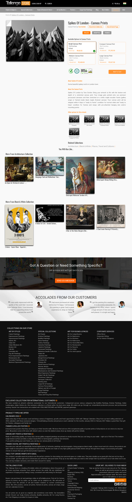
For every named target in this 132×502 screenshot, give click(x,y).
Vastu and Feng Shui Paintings (48, 395)
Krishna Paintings (44, 336)
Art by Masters (61, 10)
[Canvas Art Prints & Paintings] (32, 434)
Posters (72, 10)
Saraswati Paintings (44, 349)
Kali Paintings (42, 392)
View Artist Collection (95, 27)
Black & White (85, 146)
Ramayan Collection (45, 379)
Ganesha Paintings (44, 345)
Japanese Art (42, 356)
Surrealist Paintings (15, 360)
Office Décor (101, 334)
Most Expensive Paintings (46, 373)
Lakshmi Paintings (44, 347)
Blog (97, 10)
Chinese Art (42, 362)
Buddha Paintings (44, 338)
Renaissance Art (14, 358)
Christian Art (42, 360)
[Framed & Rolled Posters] (29, 426)
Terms (70, 481)
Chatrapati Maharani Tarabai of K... (77, 195)
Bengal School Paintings (46, 358)
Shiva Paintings (43, 341)
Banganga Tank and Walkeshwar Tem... (47, 177)
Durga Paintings (43, 390)
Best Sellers (105, 10)
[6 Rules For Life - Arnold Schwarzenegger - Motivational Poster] (49, 213)
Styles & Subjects (11, 10)
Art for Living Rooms (75, 334)
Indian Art (12, 343)
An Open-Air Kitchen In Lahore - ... (15, 183)
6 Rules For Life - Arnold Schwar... (46, 224)
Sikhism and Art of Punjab (47, 388)
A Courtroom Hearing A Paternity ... (108, 229)
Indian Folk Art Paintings (46, 375)
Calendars (116, 10)
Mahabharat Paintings (45, 369)
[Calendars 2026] (20, 416)
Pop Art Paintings (15, 354)
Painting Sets (42, 382)
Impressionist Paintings (17, 338)
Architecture (73, 146)
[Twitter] (115, 485)
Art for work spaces (74, 351)
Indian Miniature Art (15, 345)
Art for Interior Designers (105, 338)
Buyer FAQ (71, 475)
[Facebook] (118, 485)
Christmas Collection (45, 377)
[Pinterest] (125, 485)
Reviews (70, 477)
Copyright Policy (73, 483)
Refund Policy (72, 479)
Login (33, 3)
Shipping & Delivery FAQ (75, 472)
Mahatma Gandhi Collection (47, 351)
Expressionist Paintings (16, 336)
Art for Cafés (72, 349)
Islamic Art (12, 341)
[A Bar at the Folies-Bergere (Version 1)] (80, 217)
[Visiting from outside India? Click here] (56, 400)
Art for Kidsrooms (74, 341)
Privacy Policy (72, 485)
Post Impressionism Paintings (19, 356)
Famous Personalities (45, 386)
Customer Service (74, 490)
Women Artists (43, 366)
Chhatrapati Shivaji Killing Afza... (107, 180)
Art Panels (41, 334)
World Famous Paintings (46, 364)
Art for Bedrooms (74, 336)
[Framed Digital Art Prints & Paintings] (39, 444)
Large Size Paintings (86, 10)
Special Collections (27, 10)
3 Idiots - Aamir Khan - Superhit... (16, 247)
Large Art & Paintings (45, 384)
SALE (123, 10)
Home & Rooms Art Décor (44, 10)
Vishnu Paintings (43, 343)
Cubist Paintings (14, 334)
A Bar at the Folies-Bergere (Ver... (76, 231)
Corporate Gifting (103, 336)
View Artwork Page (112, 27)
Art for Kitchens (73, 338)
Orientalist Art (13, 351)
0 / (115, 3)
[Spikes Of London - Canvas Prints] (35, 40)
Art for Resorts (73, 347)
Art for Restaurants (74, 345)
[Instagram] (122, 485)
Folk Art (11, 349)
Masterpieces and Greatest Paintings (50, 371)
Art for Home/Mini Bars (75, 343)
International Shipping (75, 488)
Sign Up (38, 3)
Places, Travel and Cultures (103, 146)
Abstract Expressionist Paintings (20, 362)
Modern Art (12, 347)
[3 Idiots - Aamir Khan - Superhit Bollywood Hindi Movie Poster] (19, 225)
